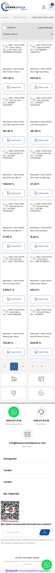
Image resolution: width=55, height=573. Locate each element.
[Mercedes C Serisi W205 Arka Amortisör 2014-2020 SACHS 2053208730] (14, 267)
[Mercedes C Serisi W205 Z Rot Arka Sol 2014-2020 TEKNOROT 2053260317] (14, 108)
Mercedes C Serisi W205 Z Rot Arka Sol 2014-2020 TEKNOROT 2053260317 (13, 123)
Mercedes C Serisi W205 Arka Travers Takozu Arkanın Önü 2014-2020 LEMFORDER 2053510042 (13, 70)
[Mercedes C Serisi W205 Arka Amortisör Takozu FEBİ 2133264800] (41, 320)
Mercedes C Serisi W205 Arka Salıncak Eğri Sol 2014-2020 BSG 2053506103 (13, 176)
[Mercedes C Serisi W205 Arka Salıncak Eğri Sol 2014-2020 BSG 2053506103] (14, 161)
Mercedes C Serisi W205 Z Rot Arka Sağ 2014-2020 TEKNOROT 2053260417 (40, 123)
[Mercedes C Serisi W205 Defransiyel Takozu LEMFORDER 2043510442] (14, 320)
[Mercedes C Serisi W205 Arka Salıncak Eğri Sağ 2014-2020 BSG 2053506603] (41, 161)
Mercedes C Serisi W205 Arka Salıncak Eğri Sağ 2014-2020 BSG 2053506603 (40, 176)
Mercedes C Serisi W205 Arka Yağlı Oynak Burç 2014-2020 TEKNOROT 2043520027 (40, 70)
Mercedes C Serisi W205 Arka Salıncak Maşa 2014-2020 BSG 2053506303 (40, 229)
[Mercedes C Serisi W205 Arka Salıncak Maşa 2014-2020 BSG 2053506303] (41, 214)
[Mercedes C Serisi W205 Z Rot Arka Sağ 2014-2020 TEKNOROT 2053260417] (41, 108)
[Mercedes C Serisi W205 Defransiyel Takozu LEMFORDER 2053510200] (41, 267)
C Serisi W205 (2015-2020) (43, 17)
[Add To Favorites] (6, 47)
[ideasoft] (11, 570)
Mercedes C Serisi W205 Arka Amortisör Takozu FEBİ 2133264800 (40, 335)
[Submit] (44, 532)
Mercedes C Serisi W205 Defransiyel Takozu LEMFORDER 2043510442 (13, 335)
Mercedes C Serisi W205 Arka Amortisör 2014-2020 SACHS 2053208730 (13, 282)
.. (50, 366)
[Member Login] (43, 6)
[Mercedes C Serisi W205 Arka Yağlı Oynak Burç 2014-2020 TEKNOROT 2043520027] (41, 55)
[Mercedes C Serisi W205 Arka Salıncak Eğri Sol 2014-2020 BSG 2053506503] (14, 214)
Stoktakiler (11, 27)
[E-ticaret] (27, 571)
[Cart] (51, 7)
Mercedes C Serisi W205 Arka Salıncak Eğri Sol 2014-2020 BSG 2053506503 (13, 229)
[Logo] (14, 6)
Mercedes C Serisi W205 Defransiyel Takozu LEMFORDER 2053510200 (40, 282)
